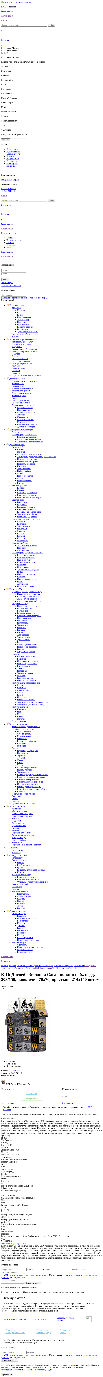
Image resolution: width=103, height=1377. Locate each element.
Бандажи (21, 908)
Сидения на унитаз (26, 651)
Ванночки (21, 659)
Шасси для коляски (20, 400)
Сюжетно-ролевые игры (23, 835)
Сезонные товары (17, 911)
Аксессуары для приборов (29, 601)
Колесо (20, 315)
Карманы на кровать (26, 562)
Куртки (20, 872)
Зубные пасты (23, 639)
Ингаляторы (22, 623)
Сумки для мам (24, 896)
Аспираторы (23, 635)
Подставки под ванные (27, 661)
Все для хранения (20, 485)
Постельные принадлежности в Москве (35, 965)
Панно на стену (24, 560)
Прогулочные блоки (21, 403)
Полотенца (22, 671)
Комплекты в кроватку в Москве (69, 965)
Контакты (10, 166)
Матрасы (16, 366)
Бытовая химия (19, 721)
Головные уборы (19, 858)
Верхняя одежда (19, 860)
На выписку (17, 850)
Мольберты (22, 541)
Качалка (21, 312)
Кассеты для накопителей (29, 596)
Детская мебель (19, 447)
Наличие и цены (14, 240)
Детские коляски (17, 379)
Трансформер (23, 320)
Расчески (21, 630)
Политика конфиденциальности (15, 1331)
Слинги (20, 901)
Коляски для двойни (21, 391)
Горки (20, 928)
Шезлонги (22, 466)
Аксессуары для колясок (23, 405)
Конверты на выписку (27, 877)
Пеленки (16, 370)
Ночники (21, 548)
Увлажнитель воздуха (27, 545)
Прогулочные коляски (22, 393)
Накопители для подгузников (30, 594)
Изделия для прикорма (27, 750)
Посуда (15, 748)
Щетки (20, 632)
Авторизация (7, 16)
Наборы (15, 801)
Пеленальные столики (27, 459)
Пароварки (22, 738)
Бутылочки (17, 796)
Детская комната (17, 444)
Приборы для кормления (23, 729)
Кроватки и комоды (18, 305)
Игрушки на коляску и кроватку (26, 845)
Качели (20, 533)
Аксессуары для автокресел (24, 434)
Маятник (21, 310)
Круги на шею (23, 666)
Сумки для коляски (26, 412)
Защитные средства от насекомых (32, 702)
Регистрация (7, 11)
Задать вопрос (7, 1103)
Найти (51, 25)
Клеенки (16, 373)
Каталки (21, 538)
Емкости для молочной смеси (30, 782)
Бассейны (21, 933)
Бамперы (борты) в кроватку (25, 351)
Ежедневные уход (20, 603)
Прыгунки (22, 529)
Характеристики (18, 1243)
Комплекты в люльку (21, 344)
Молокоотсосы (24, 736)
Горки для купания (25, 678)
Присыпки (22, 697)
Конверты (14, 848)
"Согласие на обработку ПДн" (38, 1370)
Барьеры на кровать (26, 507)
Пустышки (22, 620)
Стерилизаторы (24, 734)
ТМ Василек (14, 1071)
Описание (5, 1243)
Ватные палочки (24, 608)
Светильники (23, 550)
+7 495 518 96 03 (8, 188)
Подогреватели (24, 731)
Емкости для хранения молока (31, 777)
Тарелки (21, 758)
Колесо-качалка (24, 317)
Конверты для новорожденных (31, 870)
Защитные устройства (27, 514)
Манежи (21, 452)
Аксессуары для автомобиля (30, 442)
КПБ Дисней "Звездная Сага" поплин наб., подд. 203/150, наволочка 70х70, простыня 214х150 (48, 966)
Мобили (15, 818)
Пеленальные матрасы (27, 461)
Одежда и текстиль (18, 855)
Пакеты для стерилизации (29, 786)
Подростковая (23, 322)
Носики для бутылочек (27, 784)
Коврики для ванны (26, 656)
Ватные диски (23, 611)
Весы (19, 642)
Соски (15, 798)
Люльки (15, 398)
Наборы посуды (24, 770)
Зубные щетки (23, 637)
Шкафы (20, 449)
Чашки (20, 765)
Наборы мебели (24, 471)
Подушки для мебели (27, 586)
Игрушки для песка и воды (29, 940)
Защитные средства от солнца (31, 704)
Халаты (20, 668)
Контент (10, 242)
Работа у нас (12, 163)
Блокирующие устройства (29, 512)
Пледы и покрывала (21, 361)
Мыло (20, 685)
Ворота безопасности (27, 509)
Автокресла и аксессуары (21, 430)
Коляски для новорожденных (25, 381)
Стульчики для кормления (29, 454)
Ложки (20, 760)
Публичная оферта (65, 1331)
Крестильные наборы (21, 884)
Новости (10, 156)
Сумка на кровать (25, 567)
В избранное (68, 1103)
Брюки (20, 867)
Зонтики (21, 415)
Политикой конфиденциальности (21, 1275)
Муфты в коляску (25, 407)
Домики (21, 925)
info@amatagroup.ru (10, 179)
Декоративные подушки (28, 569)
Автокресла (17, 432)
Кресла (20, 483)
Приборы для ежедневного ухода (27, 591)
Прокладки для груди (27, 606)
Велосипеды (23, 921)
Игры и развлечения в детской (26, 519)
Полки (20, 581)
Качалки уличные (25, 937)
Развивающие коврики (22, 813)
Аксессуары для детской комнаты (27, 553)
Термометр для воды (26, 673)
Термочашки (23, 772)
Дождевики (22, 417)
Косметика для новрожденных (26, 683)
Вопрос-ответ (12, 159)
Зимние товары (19, 942)
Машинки (16, 809)
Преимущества (13, 151)
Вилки (20, 762)
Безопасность (18, 500)
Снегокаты (22, 945)
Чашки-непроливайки (27, 767)
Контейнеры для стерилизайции (32, 789)
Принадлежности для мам (24, 803)
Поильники (22, 753)
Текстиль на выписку (21, 874)
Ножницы (21, 627)
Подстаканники (24, 410)
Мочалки (21, 675)
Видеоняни (22, 502)
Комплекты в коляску (27, 424)
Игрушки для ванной (27, 663)
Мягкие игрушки (19, 811)
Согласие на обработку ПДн (43, 1331)
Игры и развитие (17, 806)
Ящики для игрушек (26, 495)
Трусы (20, 906)
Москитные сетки (25, 419)
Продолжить (7, 1375)
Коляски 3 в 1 (18, 386)
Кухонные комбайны (26, 741)
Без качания (22, 329)
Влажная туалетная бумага (29, 615)
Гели (19, 712)
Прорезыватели (24, 618)
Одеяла (15, 356)
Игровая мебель (24, 480)
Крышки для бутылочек (28, 779)
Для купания (23, 690)
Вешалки (21, 577)
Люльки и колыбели (21, 334)
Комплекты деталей (26, 557)
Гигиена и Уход (16, 589)
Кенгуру (21, 899)
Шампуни (21, 687)
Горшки (20, 649)
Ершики (21, 791)
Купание (16, 654)
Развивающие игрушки (22, 816)
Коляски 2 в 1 (18, 383)
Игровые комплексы (26, 918)
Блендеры (21, 743)
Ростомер (21, 565)
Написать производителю (14, 1319)
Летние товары (19, 913)
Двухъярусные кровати (27, 332)
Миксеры (21, 746)
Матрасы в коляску (26, 422)
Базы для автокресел (26, 437)
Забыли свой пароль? (11, 285)
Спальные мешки (20, 358)
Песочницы (22, 930)
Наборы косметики (26, 700)
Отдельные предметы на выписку (32, 882)
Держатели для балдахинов (24, 349)
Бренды (9, 238)
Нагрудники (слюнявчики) (24, 794)
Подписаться (40, 1319)
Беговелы (21, 916)
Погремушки (18, 823)
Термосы (21, 755)
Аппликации (23, 584)
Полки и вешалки (25, 476)
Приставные (23, 324)
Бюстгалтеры (23, 894)
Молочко (21, 719)
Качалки (21, 536)
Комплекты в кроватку (22, 342)
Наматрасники (18, 368)
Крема (20, 695)
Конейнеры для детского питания (32, 774)
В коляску (16, 852)
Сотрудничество (13, 154)
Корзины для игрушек (27, 492)
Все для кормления (18, 724)
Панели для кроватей (27, 579)
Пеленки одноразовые (27, 647)
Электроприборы (20, 543)
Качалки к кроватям (26, 555)
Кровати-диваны (25, 327)
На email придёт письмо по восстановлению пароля (24, 298)
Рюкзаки (21, 903)
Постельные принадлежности (23, 339)
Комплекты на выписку (28, 879)
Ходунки (21, 531)
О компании (12, 149)
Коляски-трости (19, 395)
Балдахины (17, 346)
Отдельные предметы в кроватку (27, 375)
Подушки (16, 354)
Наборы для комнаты (26, 574)
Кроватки (16, 308)
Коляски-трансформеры (23, 388)
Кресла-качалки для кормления (26, 726)
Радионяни (22, 505)
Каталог (12, 965)
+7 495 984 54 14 (8, 191)
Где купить (11, 161)
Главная (4, 965)
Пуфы (20, 572)
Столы (20, 473)
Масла (20, 692)
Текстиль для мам (20, 891)
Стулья (20, 478)
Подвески (16, 821)
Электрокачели (24, 468)
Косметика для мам (20, 707)
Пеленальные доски (26, 464)
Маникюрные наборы (27, 644)
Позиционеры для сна (22, 363)
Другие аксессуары (26, 427)
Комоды (15, 336)
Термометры (23, 625)
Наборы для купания (26, 680)
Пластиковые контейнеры (29, 497)
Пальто (20, 862)
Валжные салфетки (26, 613)
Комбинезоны (23, 865)
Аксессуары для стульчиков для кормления (36, 456)
